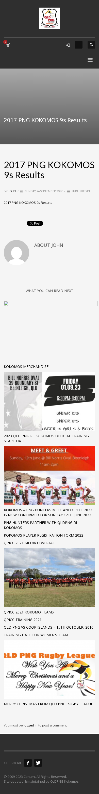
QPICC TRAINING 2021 (23, 619)
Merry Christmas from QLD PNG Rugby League (48, 703)
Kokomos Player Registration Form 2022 (43, 535)
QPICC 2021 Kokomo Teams (29, 612)
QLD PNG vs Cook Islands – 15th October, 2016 (48, 627)
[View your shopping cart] (8, 44)
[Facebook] (28, 763)
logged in (31, 725)
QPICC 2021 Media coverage (29, 542)
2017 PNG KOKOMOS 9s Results (28, 202)
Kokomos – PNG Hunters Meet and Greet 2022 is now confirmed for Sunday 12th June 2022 (48, 512)
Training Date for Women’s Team (36, 634)
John (12, 191)
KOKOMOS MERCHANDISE (26, 366)
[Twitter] (38, 763)
